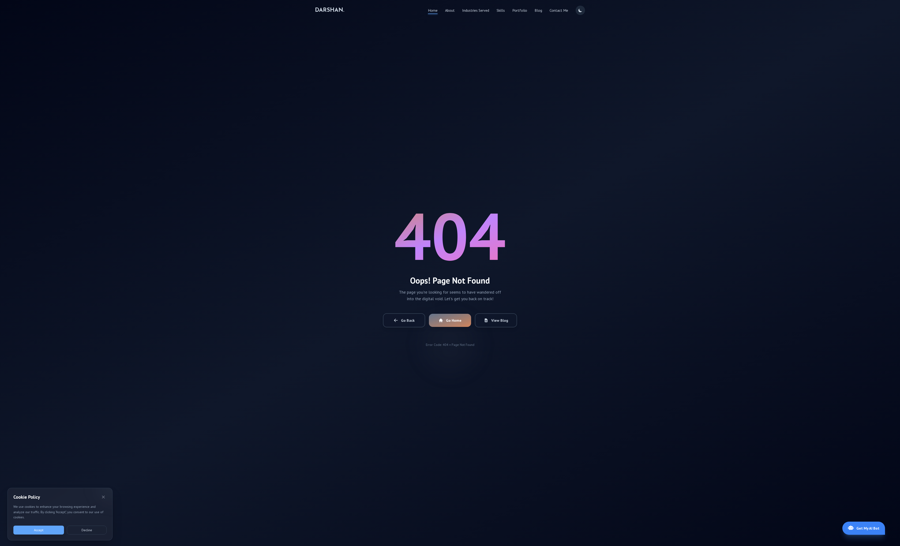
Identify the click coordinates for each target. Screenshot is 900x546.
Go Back (408, 320)
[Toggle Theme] (580, 10)
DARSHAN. (329, 10)
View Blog (499, 320)
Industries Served (475, 10)
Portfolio (519, 10)
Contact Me (559, 10)
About (450, 10)
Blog (538, 10)
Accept (38, 530)
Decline (87, 530)
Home (433, 10)
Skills (501, 10)
